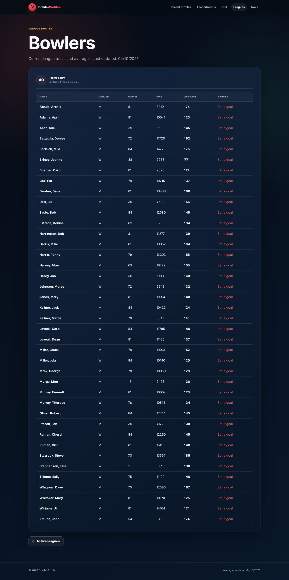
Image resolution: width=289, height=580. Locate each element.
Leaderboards (206, 7)
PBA (224, 7)
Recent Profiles (181, 7)
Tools (254, 7)
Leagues (239, 7)
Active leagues (48, 541)
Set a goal (225, 107)
